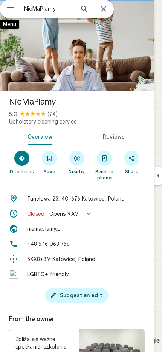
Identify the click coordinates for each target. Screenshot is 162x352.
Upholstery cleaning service (43, 121)
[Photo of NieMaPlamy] (77, 45)
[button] (77, 213)
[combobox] (49, 8)
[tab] (38, 136)
